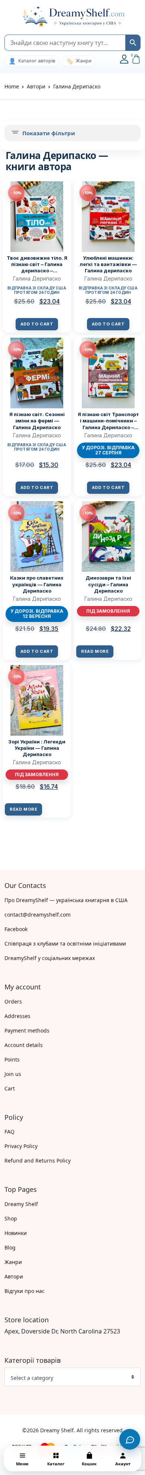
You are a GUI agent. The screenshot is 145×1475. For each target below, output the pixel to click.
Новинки (15, 1232)
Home (11, 86)
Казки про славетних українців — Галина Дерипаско (37, 584)
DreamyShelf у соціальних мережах (49, 958)
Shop (10, 1218)
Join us (12, 1073)
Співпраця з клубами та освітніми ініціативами (65, 943)
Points (12, 1059)
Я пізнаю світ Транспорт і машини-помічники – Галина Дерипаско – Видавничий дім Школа (108, 420)
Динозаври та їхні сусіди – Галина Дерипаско (108, 584)
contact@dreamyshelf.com (37, 914)
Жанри (13, 1261)
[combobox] (72, 1377)
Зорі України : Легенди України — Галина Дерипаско (36, 748)
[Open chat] (130, 1439)
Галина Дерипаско (37, 278)
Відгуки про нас (24, 1290)
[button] (8, 17)
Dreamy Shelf (21, 1203)
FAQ (9, 1131)
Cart (9, 1088)
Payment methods (26, 1030)
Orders (13, 1001)
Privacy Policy (21, 1146)
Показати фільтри (48, 133)
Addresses (17, 1015)
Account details (23, 1044)
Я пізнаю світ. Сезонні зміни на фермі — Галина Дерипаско (37, 420)
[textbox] (69, 1378)
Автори (13, 1276)
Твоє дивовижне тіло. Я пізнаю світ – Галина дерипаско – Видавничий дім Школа (36, 264)
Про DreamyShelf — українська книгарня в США (66, 900)
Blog (10, 1247)
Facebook (16, 929)
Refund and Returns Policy (37, 1160)
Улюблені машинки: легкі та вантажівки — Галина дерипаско (108, 264)
